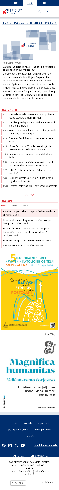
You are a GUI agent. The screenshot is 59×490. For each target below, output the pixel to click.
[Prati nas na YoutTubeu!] (23, 445)
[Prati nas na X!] (16, 445)
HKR (44, 3)
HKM (15, 3)
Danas (4, 205)
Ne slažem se (47, 482)
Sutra (14, 205)
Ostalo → (26, 205)
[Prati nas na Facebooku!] (4, 445)
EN (47, 11)
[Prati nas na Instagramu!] (10, 445)
